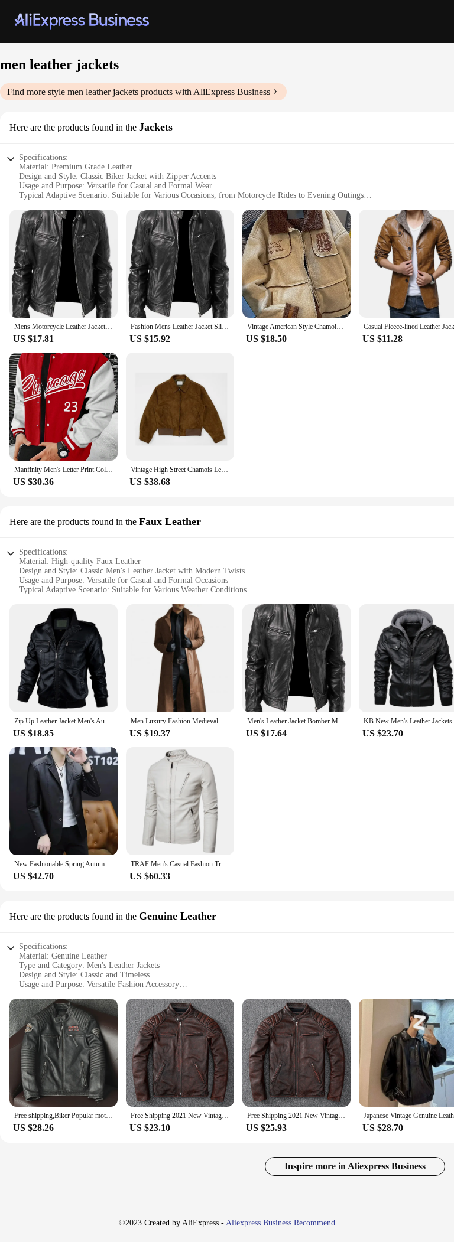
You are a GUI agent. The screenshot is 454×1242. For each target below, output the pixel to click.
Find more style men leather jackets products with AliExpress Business (138, 92)
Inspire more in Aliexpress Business (355, 1166)
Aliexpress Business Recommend (280, 1222)
